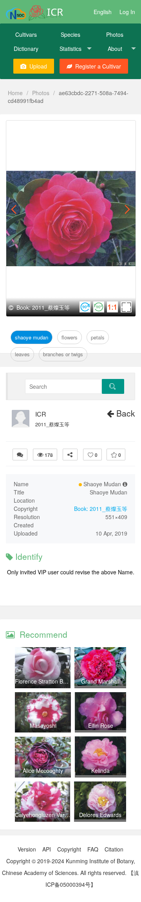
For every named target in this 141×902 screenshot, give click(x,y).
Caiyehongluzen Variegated (49, 815)
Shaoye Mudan (31, 337)
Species (70, 34)
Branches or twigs (63, 354)
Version (27, 849)
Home (15, 93)
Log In (127, 12)
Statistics (70, 48)
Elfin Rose (100, 725)
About (115, 48)
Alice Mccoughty (43, 770)
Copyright (69, 849)
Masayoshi (43, 725)
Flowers (69, 337)
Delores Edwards (100, 815)
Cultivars (26, 34)
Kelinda (100, 770)
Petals (98, 337)
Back (124, 413)
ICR (40, 414)
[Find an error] (20, 454)
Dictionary (26, 48)
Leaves (22, 354)
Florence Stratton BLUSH (46, 681)
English (103, 12)
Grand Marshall (100, 681)
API (46, 849)
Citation (114, 849)
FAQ (92, 849)
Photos (114, 34)
